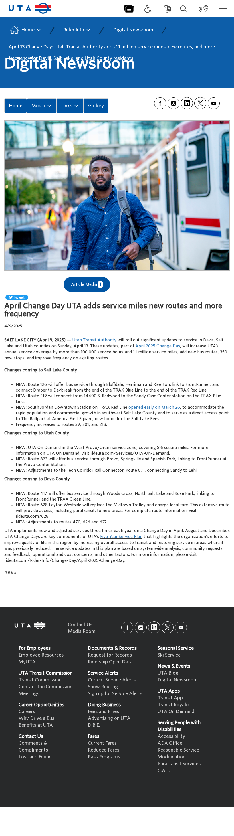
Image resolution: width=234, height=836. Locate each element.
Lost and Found (35, 757)
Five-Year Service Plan (121, 536)
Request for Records (110, 655)
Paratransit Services (179, 763)
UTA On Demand (176, 711)
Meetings (29, 693)
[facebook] (160, 103)
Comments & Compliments (33, 746)
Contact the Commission (45, 686)
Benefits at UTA (36, 725)
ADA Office (170, 743)
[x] (200, 103)
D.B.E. (94, 725)
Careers (27, 711)
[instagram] (173, 103)
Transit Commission (40, 680)
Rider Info (74, 30)
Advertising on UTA (109, 718)
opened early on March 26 (154, 407)
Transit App (170, 698)
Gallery (96, 105)
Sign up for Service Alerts (115, 693)
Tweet (19, 297)
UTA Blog (168, 673)
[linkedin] (187, 103)
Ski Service (169, 655)
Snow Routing (103, 686)
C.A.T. (164, 770)
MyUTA (27, 662)
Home (28, 30)
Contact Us (80, 624)
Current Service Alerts (112, 680)
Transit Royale (173, 704)
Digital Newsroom (133, 30)
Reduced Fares (103, 750)
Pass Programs (104, 757)
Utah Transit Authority (94, 340)
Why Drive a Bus (36, 718)
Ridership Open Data (110, 662)
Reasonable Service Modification (178, 753)
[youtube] (214, 103)
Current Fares (102, 743)
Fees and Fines (103, 711)
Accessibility (171, 736)
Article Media (86, 284)
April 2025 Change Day (157, 346)
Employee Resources (41, 655)
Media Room (82, 631)
